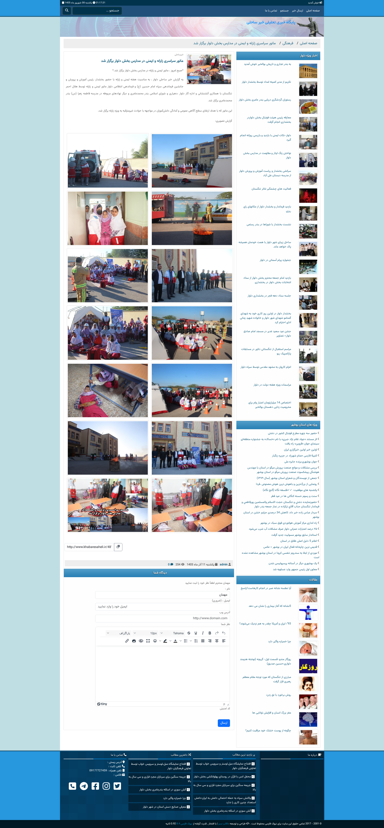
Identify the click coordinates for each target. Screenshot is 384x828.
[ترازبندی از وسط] (216, 641)
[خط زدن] (188, 633)
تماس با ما (271, 11)
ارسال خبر (297, 11)
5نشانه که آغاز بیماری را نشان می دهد (270, 606)
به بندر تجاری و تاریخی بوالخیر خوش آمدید (267, 64)
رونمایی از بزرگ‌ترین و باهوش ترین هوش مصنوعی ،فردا (286, 484)
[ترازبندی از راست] (209, 641)
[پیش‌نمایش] (141, 641)
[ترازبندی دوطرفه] (202, 641)
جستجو (284, 11)
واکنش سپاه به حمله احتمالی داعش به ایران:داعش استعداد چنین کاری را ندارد (225, 800)
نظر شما (225, 624)
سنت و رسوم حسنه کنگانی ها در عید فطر (294, 496)
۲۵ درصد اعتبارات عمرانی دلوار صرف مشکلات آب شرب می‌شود (283, 529)
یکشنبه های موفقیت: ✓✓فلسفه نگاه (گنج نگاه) (290, 490)
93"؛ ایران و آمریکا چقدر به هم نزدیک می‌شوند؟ (265, 624)
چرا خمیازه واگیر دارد (279, 641)
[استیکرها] (155, 641)
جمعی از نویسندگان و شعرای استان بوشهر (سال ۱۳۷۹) (287, 478)
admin (224, 565)
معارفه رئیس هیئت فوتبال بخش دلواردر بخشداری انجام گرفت (269, 120)
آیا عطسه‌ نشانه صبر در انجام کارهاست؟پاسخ (266, 588)
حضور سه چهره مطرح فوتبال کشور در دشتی (292, 433)
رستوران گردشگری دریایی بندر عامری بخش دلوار (265, 100)
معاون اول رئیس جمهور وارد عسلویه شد (295, 569)
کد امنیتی (225, 709)
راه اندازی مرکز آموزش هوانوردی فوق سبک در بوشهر (288, 523)
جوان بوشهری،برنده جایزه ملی (300, 462)
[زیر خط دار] (195, 633)
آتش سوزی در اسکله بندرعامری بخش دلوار (227, 811)
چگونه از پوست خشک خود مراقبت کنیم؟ (268, 731)
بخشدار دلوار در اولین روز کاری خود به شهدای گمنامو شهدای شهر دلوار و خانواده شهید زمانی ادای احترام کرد (265, 318)
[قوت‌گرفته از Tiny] (102, 703)
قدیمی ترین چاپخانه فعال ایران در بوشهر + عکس (290, 547)
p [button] (224, 703)
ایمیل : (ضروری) (221, 601)
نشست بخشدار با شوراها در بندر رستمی (269, 224)
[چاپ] (134, 641)
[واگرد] (223, 633)
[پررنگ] (209, 633)
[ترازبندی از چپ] (223, 641)
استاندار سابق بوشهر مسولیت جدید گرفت (294, 535)
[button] (194, 641)
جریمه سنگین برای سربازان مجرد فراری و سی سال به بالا (224, 787)
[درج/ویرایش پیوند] (127, 641)
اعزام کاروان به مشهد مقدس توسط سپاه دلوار (266, 367)
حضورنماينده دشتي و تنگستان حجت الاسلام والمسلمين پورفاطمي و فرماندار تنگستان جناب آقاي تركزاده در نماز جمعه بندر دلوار (280, 504)
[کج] (202, 633)
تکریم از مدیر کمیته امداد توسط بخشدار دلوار (266, 82)
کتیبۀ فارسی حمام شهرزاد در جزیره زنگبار (294, 456)
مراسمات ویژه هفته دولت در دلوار (272, 385)
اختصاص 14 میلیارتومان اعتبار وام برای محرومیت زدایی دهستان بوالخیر (269, 405)
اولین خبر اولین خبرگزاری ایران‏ (300, 450)
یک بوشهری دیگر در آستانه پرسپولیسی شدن (293, 563)
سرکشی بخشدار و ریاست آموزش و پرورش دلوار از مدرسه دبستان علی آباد (265, 173)
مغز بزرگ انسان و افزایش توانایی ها (271, 713)
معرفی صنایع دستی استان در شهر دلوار (164, 807)
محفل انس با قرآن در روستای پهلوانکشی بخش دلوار (222, 777)
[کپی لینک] (118, 547)
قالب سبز (223, 824)
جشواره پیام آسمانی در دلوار (275, 260)
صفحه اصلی (313, 11)
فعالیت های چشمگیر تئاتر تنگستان (271, 189)
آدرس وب (224, 613)
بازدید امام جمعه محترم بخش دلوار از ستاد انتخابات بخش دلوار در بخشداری (267, 280)
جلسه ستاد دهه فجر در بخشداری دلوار (269, 296)
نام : (227, 589)
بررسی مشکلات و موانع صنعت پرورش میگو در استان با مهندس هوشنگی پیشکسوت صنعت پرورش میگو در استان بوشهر (283, 470)
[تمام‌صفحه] (148, 641)
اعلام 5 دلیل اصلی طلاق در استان (298, 541)
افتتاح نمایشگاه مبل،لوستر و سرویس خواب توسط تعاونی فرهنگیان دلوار (226, 766)
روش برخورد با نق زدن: (278, 695)
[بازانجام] (216, 633)
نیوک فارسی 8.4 (184, 824)
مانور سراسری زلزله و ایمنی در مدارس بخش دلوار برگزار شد (142, 61)
